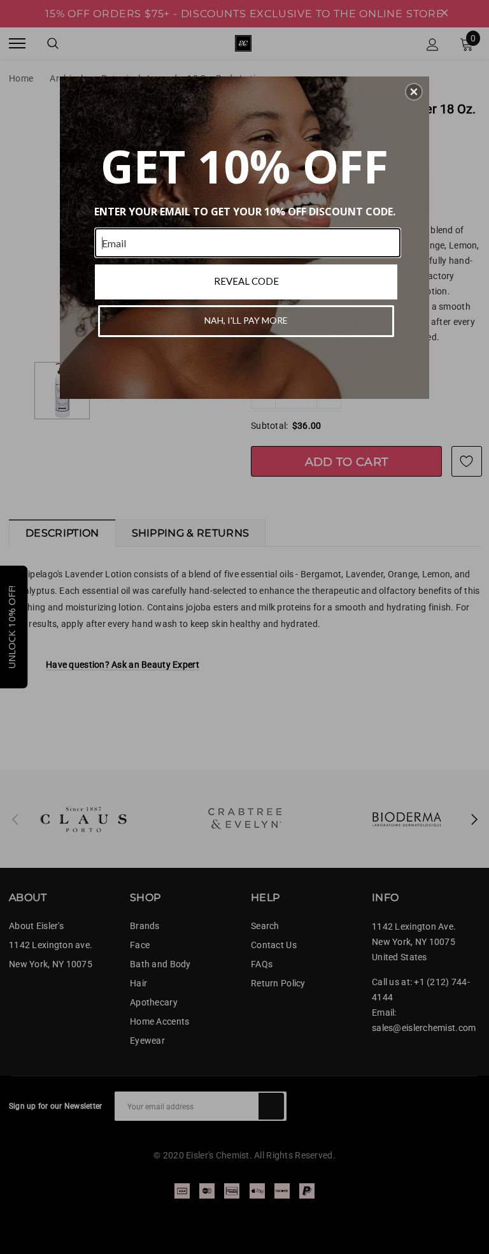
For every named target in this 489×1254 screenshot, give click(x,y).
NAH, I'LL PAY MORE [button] (246, 320)
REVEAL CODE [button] (246, 281)
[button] (414, 91)
